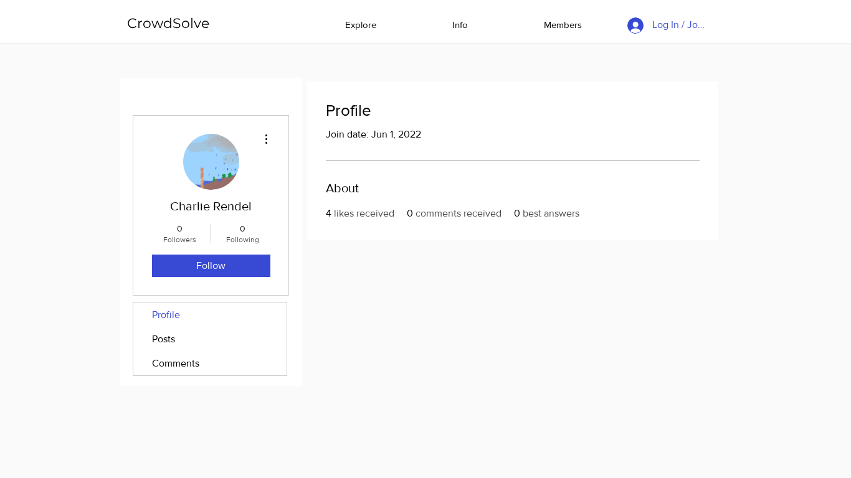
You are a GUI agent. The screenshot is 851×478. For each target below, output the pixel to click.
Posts (163, 339)
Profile (166, 314)
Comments (175, 363)
